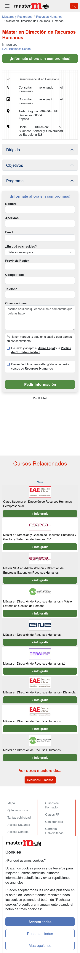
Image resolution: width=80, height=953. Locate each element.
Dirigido (13, 149)
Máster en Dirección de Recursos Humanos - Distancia (39, 692)
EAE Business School (16, 49)
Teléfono (11, 289)
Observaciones (16, 303)
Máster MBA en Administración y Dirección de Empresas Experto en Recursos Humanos (33, 570)
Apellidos (12, 218)
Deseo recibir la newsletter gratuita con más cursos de (40, 366)
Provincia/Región (17, 261)
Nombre (11, 204)
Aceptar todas (40, 921)
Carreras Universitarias (54, 831)
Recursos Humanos (40, 780)
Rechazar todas (40, 933)
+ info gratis (40, 513)
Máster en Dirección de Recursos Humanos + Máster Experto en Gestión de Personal (38, 603)
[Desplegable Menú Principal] (7, 5)
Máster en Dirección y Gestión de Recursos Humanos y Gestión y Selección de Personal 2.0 (39, 537)
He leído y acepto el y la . (41, 350)
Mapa (11, 803)
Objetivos (14, 165)
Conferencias (54, 822)
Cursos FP (52, 814)
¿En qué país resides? (21, 246)
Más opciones (40, 945)
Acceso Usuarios (18, 824)
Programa (15, 180)
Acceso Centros (17, 832)
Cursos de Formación (52, 805)
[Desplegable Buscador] (74, 6)
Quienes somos (17, 810)
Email (9, 232)
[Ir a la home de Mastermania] (31, 5)
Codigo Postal (15, 275)
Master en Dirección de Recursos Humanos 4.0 (34, 663)
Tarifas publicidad (19, 817)
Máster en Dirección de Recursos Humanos (32, 634)
